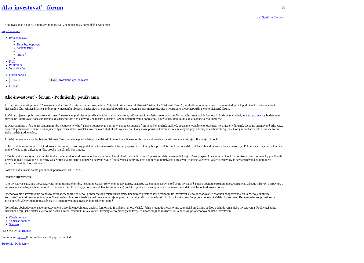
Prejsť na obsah (11, 31)
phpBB (21, 237)
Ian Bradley (24, 230)
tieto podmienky (255, 115)
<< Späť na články (270, 17)
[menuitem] (28, 44)
